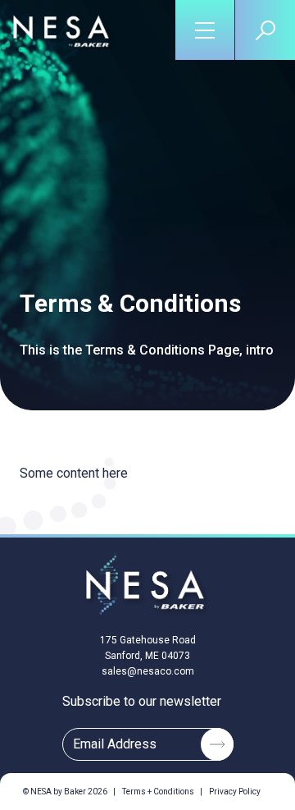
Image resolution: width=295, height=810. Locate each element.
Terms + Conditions (158, 791)
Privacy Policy (235, 791)
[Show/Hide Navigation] (205, 30)
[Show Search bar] (265, 30)
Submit (217, 744)
